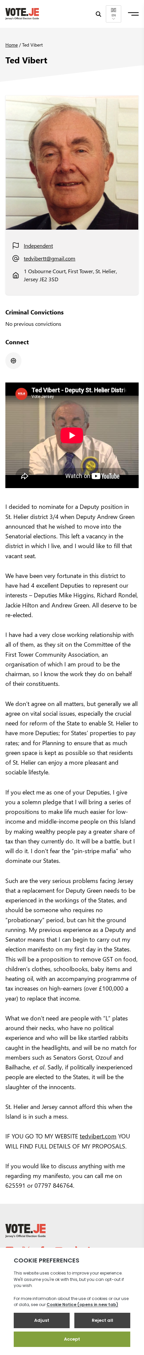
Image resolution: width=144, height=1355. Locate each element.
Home (11, 45)
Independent (38, 245)
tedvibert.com (98, 1136)
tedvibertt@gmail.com (49, 258)
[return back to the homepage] (22, 14)
